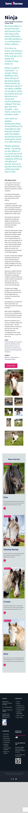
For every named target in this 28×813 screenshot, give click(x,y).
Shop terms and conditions (7, 748)
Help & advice (7, 738)
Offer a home (19, 717)
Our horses (6, 734)
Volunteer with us (20, 708)
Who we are (6, 736)
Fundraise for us (20, 706)
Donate (18, 702)
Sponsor (18, 704)
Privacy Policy (7, 740)
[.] (9, 398)
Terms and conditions (6, 745)
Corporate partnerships (19, 712)
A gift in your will (20, 715)
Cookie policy (7, 742)
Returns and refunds (6, 752)
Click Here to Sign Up (20, 735)
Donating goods (20, 710)
